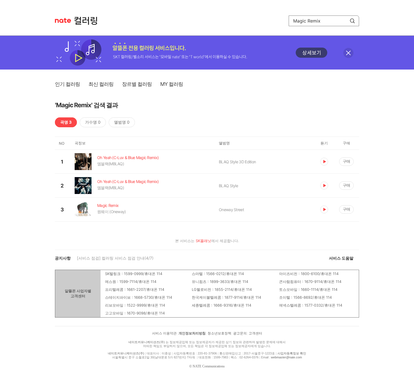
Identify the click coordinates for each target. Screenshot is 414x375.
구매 (346, 161)
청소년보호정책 (219, 333)
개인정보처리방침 (192, 333)
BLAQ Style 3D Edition (237, 161)
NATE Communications (209, 366)
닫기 (348, 53)
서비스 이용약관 (164, 333)
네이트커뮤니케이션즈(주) (146, 342)
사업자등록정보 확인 (291, 353)
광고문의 (240, 333)
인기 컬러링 (67, 84)
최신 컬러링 (100, 84)
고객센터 (255, 333)
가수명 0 (93, 122)
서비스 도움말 (341, 258)
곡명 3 (66, 122)
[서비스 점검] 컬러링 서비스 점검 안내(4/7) (115, 258)
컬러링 (88, 21)
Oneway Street (231, 209)
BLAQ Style (228, 185)
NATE (63, 20)
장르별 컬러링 (137, 84)
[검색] (352, 20)
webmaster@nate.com (286, 357)
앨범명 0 (122, 122)
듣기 (324, 162)
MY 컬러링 (171, 84)
